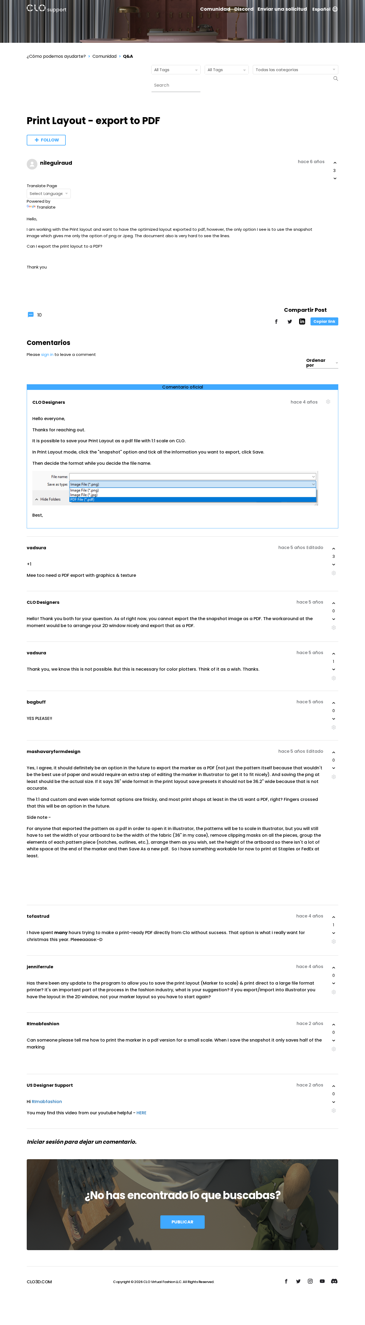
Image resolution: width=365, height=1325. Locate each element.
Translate (46, 207)
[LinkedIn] (302, 323)
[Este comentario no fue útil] (334, 564)
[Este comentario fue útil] (334, 549)
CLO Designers (48, 402)
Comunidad (215, 9)
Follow (50, 140)
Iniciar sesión (45, 1142)
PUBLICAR (182, 1222)
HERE (141, 1113)
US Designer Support (50, 1085)
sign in (47, 354)
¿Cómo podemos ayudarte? (56, 56)
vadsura (36, 548)
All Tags (161, 69)
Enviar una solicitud (282, 9)
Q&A (128, 56)
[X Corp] (290, 324)
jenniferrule (40, 967)
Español (321, 9)
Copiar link (324, 321)
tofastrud (38, 916)
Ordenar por (315, 363)
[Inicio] (46, 9)
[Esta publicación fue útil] (335, 163)
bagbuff (36, 702)
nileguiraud (56, 163)
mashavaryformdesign (53, 751)
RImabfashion (43, 1024)
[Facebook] (276, 324)
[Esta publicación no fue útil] (335, 178)
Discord (244, 9)
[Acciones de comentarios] (328, 404)
